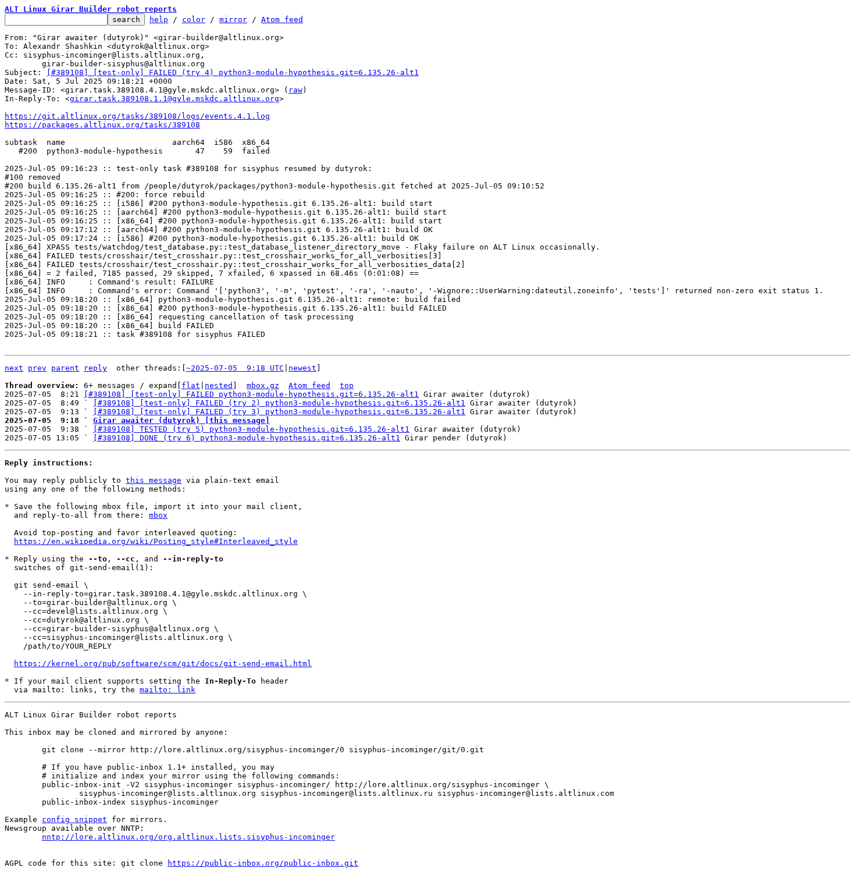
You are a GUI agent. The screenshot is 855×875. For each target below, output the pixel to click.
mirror (233, 19)
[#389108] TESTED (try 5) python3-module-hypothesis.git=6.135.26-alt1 (251, 429)
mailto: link (167, 689)
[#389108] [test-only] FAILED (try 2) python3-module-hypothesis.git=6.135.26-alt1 (279, 403)
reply (95, 368)
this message (153, 480)
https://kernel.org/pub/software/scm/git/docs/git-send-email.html (163, 663)
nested (219, 385)
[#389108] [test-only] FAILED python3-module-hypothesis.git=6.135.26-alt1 (251, 394)
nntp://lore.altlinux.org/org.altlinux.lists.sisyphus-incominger (188, 837)
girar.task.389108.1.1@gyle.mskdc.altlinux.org (174, 98)
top (347, 385)
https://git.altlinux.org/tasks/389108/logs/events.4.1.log (137, 116)
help (158, 19)
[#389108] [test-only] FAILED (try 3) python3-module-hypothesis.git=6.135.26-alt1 (279, 411)
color (193, 19)
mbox (158, 515)
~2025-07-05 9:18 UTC (235, 368)
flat (190, 385)
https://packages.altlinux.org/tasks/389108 (102, 124)
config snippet (74, 819)
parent (65, 368)
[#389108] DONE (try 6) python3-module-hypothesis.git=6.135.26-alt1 (246, 437)
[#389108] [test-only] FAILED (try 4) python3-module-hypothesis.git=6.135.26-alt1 (233, 72)
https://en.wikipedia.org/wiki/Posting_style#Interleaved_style (156, 541)
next (14, 368)
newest (302, 368)
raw (295, 90)
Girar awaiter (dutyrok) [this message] (181, 420)
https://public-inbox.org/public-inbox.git (263, 863)
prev (37, 368)
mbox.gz (263, 385)
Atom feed (282, 19)
